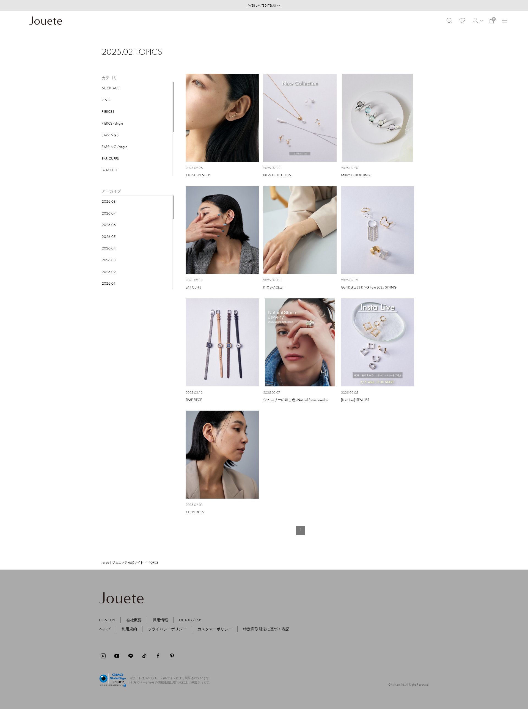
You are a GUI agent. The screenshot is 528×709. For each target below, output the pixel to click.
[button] (477, 20)
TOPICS (153, 562)
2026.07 (109, 213)
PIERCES (108, 111)
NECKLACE (110, 88)
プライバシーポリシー (167, 628)
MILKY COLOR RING (355, 175)
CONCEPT (107, 619)
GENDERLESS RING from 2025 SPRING (369, 287)
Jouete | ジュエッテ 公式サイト (122, 562)
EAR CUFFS (110, 158)
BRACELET (109, 169)
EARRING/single (114, 146)
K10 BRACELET (273, 287)
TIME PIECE (194, 399)
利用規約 (129, 628)
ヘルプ (105, 628)
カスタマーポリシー (214, 628)
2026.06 (109, 224)
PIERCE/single (112, 123)
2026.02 (109, 271)
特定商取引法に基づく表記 (266, 628)
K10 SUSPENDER (198, 175)
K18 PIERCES (195, 512)
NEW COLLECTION (277, 175)
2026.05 (109, 236)
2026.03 (109, 259)
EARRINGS (110, 135)
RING (106, 99)
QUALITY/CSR (190, 619)
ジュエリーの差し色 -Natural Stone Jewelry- (295, 399)
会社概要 (134, 619)
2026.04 (109, 248)
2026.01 (109, 283)
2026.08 (109, 201)
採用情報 (160, 619)
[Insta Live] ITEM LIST (355, 399)
